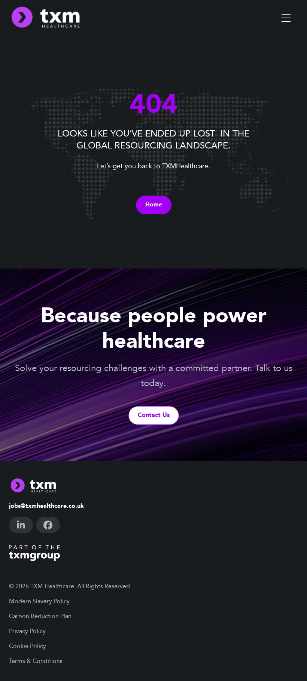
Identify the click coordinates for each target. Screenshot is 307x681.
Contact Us (154, 415)
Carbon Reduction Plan (40, 617)
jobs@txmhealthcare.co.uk (46, 506)
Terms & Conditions (36, 662)
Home (153, 205)
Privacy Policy (27, 632)
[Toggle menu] (286, 18)
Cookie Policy (27, 647)
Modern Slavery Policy (39, 602)
